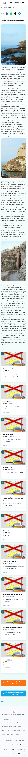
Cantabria (13, 730)
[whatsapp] (11, 13)
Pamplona (3, 730)
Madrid (11, 722)
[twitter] (15, 13)
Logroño (20, 726)
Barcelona (17, 722)
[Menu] (12, 2)
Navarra (17, 734)
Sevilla (14, 726)
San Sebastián (4, 726)
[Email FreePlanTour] (20, 754)
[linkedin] (20, 13)
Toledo (7, 734)
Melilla (5, 7)
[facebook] (7, 13)
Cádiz (8, 730)
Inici (1, 7)
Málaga (3, 734)
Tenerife (12, 734)
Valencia (19, 730)
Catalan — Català (19, 2)
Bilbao (10, 726)
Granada (24, 730)
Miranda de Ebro (5, 722)
